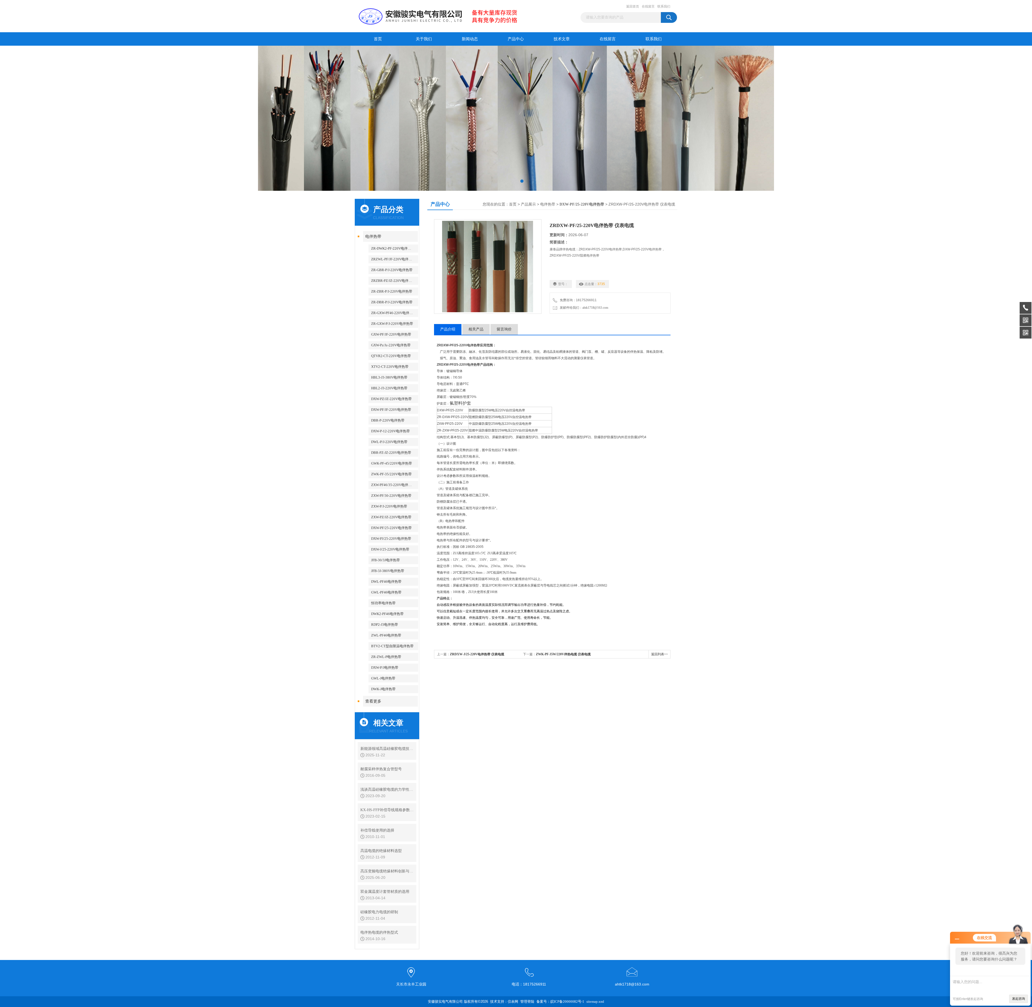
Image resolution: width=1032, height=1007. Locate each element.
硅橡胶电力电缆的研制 (379, 912)
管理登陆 (527, 1001)
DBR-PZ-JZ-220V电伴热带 (391, 453)
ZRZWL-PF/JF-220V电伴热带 (393, 259)
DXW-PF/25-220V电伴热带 (391, 528)
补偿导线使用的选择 (377, 830)
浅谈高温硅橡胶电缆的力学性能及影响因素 (387, 789)
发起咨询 (1018, 999)
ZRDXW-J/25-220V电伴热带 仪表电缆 (477, 654)
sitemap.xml (595, 1001)
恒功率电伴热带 (383, 603)
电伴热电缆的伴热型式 (379, 932)
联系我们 (663, 6)
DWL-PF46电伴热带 (386, 582)
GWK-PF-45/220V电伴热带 (391, 463)
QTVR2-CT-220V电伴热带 (391, 356)
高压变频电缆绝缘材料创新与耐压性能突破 (387, 871)
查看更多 (373, 701)
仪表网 (513, 1001)
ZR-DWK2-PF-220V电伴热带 (393, 248)
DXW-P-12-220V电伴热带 (390, 431)
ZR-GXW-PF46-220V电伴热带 (393, 313)
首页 (378, 39)
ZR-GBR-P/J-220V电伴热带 (392, 270)
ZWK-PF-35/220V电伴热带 (391, 474)
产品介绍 (447, 329)
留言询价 (504, 329)
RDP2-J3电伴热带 (384, 625)
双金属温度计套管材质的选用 (384, 892)
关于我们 (424, 39)
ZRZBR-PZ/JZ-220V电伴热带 (393, 281)
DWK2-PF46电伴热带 (387, 614)
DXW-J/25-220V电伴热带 (390, 549)
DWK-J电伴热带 (383, 689)
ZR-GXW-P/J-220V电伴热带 (392, 324)
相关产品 (475, 329)
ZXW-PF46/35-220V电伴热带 (393, 485)
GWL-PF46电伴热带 (386, 592)
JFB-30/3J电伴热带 (385, 560)
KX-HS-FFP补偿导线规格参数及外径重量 (387, 810)
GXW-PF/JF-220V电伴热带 (391, 334)
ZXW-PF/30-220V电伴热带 (391, 496)
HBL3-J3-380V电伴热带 (389, 377)
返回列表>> (659, 654)
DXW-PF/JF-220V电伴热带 (391, 410)
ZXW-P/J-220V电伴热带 (389, 506)
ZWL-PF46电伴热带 (386, 635)
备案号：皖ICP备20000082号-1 (560, 1001)
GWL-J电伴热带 (383, 678)
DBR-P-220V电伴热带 (387, 420)
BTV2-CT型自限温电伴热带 (392, 646)
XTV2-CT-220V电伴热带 (389, 367)
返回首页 (632, 6)
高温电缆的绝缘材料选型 (381, 851)
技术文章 (562, 39)
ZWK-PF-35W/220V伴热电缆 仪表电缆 (563, 654)
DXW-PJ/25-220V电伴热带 (391, 539)
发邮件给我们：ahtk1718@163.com (583, 308)
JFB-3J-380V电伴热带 (387, 571)
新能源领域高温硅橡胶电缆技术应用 (387, 749)
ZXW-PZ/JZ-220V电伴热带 (391, 517)
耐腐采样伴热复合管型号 (381, 769)
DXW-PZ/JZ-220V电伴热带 (391, 399)
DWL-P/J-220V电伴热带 (389, 442)
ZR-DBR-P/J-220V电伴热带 (392, 302)
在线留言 (648, 6)
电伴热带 (373, 236)
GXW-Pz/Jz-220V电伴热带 (391, 345)
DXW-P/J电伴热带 (384, 668)
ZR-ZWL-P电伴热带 (386, 657)
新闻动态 (470, 39)
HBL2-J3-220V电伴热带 (389, 388)
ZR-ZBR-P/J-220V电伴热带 (391, 291)
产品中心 (516, 39)
